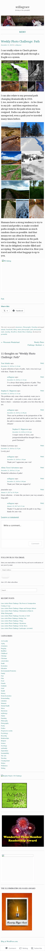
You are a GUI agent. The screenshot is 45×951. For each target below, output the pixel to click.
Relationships (5, 738)
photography (37, 329)
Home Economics (6, 696)
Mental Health (5, 706)
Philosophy (4, 721)
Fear (2, 676)
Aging (3, 643)
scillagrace (22, 7)
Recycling (4, 736)
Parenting (4, 718)
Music (3, 708)
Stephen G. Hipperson (9, 391)
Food (2, 681)
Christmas (4, 658)
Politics (3, 728)
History (3, 693)
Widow (3, 763)
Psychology (4, 733)
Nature (3, 716)
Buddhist (3, 651)
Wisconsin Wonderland (10, 342)
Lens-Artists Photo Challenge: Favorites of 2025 (15, 616)
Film (2, 678)
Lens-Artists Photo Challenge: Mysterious (13, 623)
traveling (7, 332)
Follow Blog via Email (13, 557)
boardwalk (9, 329)
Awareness (19, 327)
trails (2, 332)
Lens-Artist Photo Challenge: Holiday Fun (13, 618)
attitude (3, 329)
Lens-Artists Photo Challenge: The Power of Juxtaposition (18, 603)
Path (2, 299)
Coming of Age (5, 606)
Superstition (4, 751)
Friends (3, 683)
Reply (42, 363)
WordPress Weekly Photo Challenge (21, 332)
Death (2, 663)
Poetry (3, 726)
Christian (3, 656)
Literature (4, 701)
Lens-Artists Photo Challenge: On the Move (14, 626)
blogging (3, 648)
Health (3, 691)
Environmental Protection (8, 671)
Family (3, 673)
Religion (3, 741)
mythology (4, 713)
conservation (4, 661)
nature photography (24, 329)
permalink (4, 334)
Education (4, 668)
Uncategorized (5, 761)
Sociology (4, 746)
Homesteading (5, 698)
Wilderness (4, 766)
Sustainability (5, 753)
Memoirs (3, 703)
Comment (35, 544)
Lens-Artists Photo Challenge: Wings (12, 621)
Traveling (34, 327)
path (31, 329)
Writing (3, 768)
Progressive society (6, 731)
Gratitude (3, 686)
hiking (15, 329)
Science (3, 743)
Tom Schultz (5, 363)
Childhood (4, 653)
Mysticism (4, 711)
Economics (4, 666)
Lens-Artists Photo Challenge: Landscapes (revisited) (17, 628)
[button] (14, 70)
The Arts (3, 756)
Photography (27, 327)
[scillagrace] (22, 21)
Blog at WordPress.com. (9, 941)
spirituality (4, 748)
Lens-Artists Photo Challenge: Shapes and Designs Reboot (18, 608)
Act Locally (4, 641)
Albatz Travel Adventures (10, 467)
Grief (2, 688)
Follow (5, 576)
